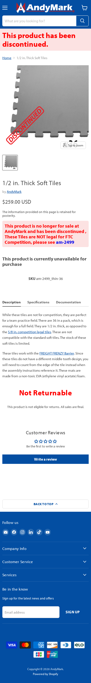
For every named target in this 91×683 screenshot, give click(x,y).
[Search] (82, 20)
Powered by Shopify (45, 674)
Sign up (73, 612)
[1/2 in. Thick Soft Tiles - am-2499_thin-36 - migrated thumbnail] (10, 162)
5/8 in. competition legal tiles (29, 332)
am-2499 (65, 242)
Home (6, 58)
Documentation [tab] (68, 302)
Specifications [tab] (38, 302)
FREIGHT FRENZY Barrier (56, 353)
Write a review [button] (45, 459)
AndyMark (14, 191)
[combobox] (39, 20)
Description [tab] (11, 302)
